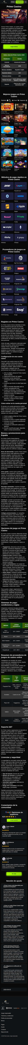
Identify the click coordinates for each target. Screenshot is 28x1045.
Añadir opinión (14, 820)
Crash (15, 100)
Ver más (14, 873)
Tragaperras (23, 100)
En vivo (10, 100)
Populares (3, 100)
